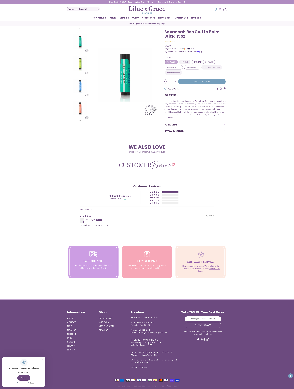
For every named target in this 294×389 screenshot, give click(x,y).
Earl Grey (198, 62)
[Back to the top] (290, 375)
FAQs (69, 338)
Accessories (148, 17)
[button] (225, 10)
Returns (71, 350)
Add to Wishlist (174, 88)
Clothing (124, 17)
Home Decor (164, 17)
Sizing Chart (105, 318)
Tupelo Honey (192, 67)
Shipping (71, 334)
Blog (69, 326)
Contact (71, 322)
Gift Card (104, 322)
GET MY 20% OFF (203, 325)
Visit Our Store (106, 326)
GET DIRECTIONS (139, 367)
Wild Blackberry (173, 67)
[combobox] (83, 9)
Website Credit (173, 386)
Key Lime (184, 62)
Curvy (135, 17)
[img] (85, 216)
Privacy (71, 346)
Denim (112, 17)
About (70, 318)
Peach (210, 62)
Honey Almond (173, 72)
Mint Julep (171, 62)
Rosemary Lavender (212, 67)
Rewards (71, 330)
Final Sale (196, 17)
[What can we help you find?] (97, 8)
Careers (71, 342)
